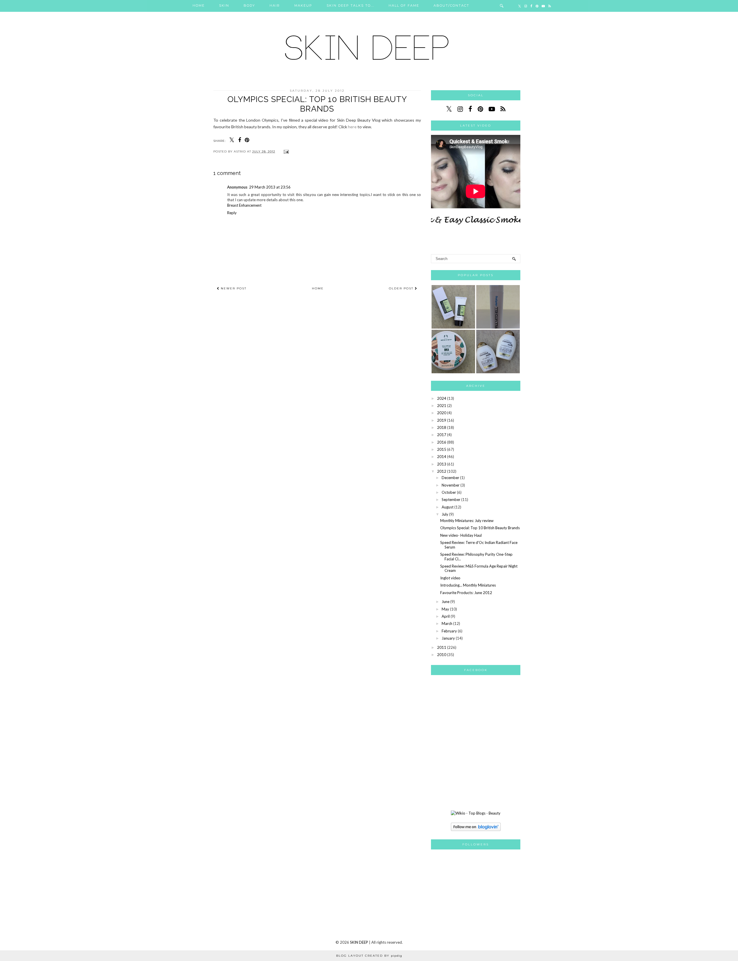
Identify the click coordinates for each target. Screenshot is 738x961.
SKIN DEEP (359, 942)
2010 (441, 654)
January (448, 638)
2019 (441, 420)
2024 (441, 398)
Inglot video (450, 578)
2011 (441, 647)
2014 (441, 456)
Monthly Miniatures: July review (467, 520)
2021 (441, 405)
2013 (441, 464)
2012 (441, 471)
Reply (232, 212)
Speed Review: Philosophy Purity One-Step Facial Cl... (476, 556)
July (445, 514)
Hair (275, 5)
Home (199, 5)
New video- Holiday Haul (461, 535)
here (352, 126)
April (446, 616)
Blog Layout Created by (369, 956)
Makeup (303, 5)
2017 (441, 434)
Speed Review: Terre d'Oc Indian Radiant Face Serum (478, 544)
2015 (441, 449)
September (451, 499)
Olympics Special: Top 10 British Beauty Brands (480, 527)
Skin (224, 5)
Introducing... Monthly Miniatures (468, 585)
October (449, 492)
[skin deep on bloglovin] (476, 829)
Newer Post (232, 288)
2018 (441, 427)
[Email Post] (285, 151)
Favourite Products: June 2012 (466, 592)
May (445, 609)
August (447, 507)
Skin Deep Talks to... (350, 5)
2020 (441, 412)
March (447, 623)
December (450, 477)
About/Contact (451, 5)
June (445, 601)
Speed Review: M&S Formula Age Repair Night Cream (478, 568)
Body (249, 5)
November (451, 485)
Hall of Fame (404, 5)
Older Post (402, 288)
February (449, 631)
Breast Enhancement (244, 205)
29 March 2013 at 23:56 (270, 187)
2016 (441, 442)
